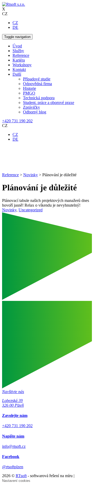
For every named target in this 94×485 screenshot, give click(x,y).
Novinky (9, 210)
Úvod (17, 46)
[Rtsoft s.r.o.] (13, 4)
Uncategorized (31, 210)
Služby (18, 50)
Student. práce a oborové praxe (48, 102)
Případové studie (36, 79)
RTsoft (21, 475)
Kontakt (19, 69)
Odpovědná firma (37, 83)
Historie (29, 88)
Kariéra (19, 60)
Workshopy (22, 65)
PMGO (29, 93)
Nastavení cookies (16, 481)
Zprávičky (31, 107)
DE (15, 27)
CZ (15, 22)
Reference (21, 55)
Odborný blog (34, 112)
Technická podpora (39, 98)
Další (17, 74)
